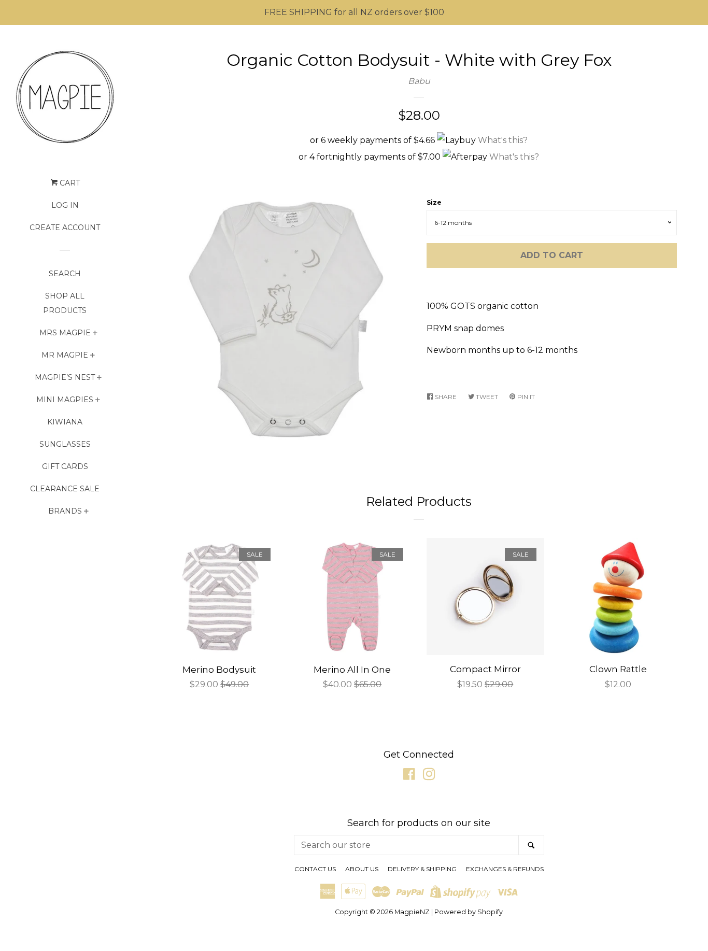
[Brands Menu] (86, 512)
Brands (65, 511)
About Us (361, 869)
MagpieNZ (412, 912)
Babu (419, 81)
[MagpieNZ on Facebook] (409, 776)
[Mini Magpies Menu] (97, 401)
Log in (65, 205)
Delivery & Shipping (422, 869)
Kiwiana (64, 422)
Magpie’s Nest (65, 377)
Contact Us (315, 869)
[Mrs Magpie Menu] (95, 334)
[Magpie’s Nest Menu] (99, 379)
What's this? (503, 140)
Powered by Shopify (468, 912)
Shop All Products (65, 303)
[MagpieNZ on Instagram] (429, 776)
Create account (65, 227)
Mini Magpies (64, 399)
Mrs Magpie (65, 332)
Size (434, 202)
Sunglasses (65, 444)
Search (65, 273)
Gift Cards (65, 466)
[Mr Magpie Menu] (92, 356)
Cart (69, 183)
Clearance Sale (65, 488)
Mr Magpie (64, 355)
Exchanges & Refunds (505, 869)
